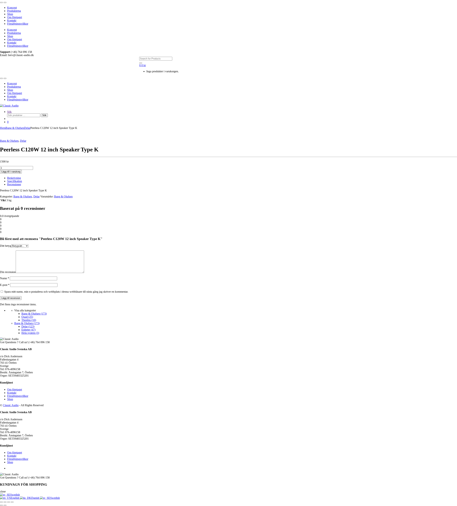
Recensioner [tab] (14, 184)
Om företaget (14, 17)
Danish (35, 497)
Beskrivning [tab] (14, 177)
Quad (27, 316)
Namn (4, 278)
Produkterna (14, 10)
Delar (27, 127)
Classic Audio (11, 405)
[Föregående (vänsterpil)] (1, 505)
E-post (4, 284)
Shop (10, 14)
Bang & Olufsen (15, 127)
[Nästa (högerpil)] (5, 505)
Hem (3, 127)
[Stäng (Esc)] (12, 502)
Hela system (30, 332)
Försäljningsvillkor (17, 23)
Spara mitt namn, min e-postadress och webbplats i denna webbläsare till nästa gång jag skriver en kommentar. (66, 291)
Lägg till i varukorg (10, 171)
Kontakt (11, 20)
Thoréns (28, 320)
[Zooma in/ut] (1, 502)
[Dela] (8, 502)
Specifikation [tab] (14, 181)
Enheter (28, 329)
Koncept (12, 7)
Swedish (15, 494)
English (15, 497)
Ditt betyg (5, 245)
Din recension (8, 272)
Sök (9, 111)
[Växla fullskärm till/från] (5, 502)
